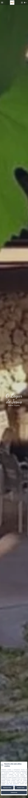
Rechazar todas (7, 787)
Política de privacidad (10, 785)
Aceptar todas (20, 787)
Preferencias (14, 792)
